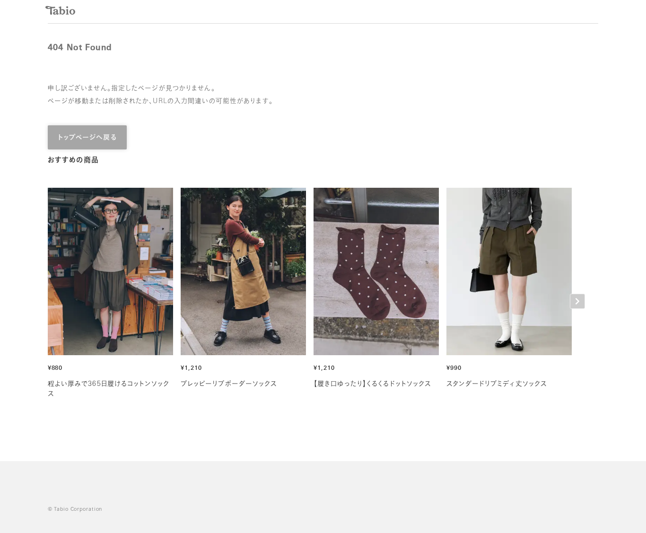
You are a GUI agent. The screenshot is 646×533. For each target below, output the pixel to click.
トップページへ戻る (87, 137)
